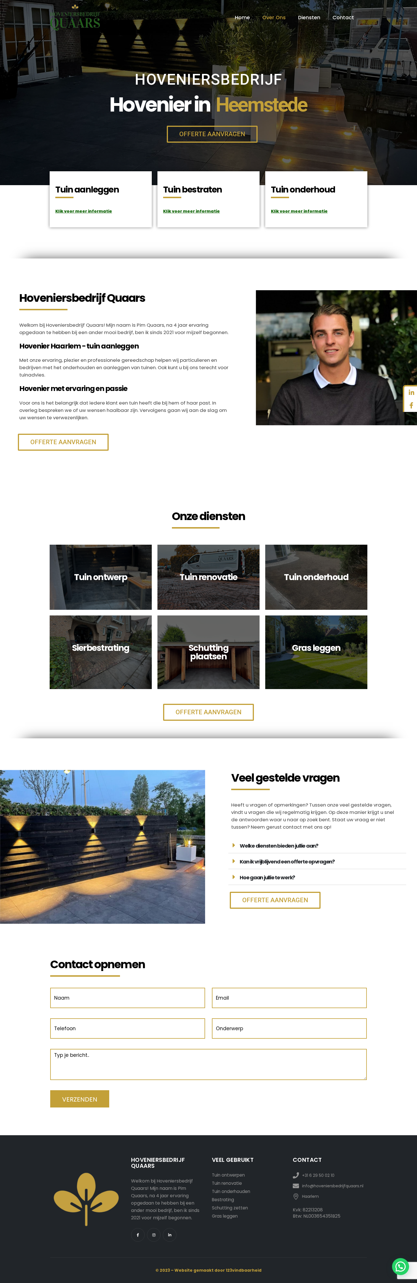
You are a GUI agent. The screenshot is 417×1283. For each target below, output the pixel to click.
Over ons (274, 17)
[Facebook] (138, 1235)
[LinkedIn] (169, 1235)
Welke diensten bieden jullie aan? (279, 845)
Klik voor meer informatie (83, 211)
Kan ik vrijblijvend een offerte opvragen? (287, 861)
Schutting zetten (230, 1208)
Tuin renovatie (227, 1183)
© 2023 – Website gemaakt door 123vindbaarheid (208, 1270)
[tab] (317, 845)
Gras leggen (225, 1216)
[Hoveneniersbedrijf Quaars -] (75, 18)
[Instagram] (154, 1235)
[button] (212, 134)
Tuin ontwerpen (228, 1175)
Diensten (309, 17)
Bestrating (223, 1200)
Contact (343, 17)
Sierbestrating (100, 648)
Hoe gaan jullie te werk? (267, 877)
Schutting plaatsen (209, 652)
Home (242, 17)
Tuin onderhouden (231, 1191)
